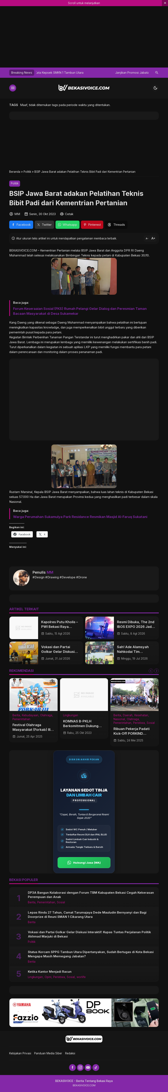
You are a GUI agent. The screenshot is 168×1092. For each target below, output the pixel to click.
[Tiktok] (95, 1067)
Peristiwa (139, 723)
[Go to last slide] (151, 671)
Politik (14, 183)
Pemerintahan (21, 719)
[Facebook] (72, 1067)
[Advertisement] (84, 144)
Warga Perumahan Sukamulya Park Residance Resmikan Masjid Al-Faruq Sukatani (80, 517)
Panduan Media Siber (48, 1053)
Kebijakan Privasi (20, 1053)
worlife (81, 977)
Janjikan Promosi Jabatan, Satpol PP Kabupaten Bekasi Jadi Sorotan (83, 72)
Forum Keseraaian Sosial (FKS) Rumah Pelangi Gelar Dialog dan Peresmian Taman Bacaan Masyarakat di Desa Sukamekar (80, 311)
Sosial (151, 723)
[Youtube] (88, 1067)
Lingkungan (70, 715)
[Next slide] (156, 671)
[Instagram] (80, 1067)
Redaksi (70, 1053)
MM (50, 572)
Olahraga (46, 715)
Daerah (128, 715)
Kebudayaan (30, 715)
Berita (16, 715)
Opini (48, 977)
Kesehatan (141, 715)
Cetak (69, 214)
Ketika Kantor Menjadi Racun (50, 972)
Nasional (119, 719)
